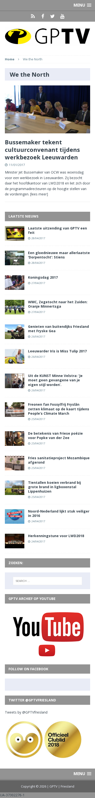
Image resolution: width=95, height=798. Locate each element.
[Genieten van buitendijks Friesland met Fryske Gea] (14, 336)
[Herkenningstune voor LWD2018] (14, 545)
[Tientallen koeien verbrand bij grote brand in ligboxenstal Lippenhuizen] (14, 492)
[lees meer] (39, 194)
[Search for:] (47, 581)
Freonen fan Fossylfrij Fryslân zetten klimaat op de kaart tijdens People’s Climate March (58, 408)
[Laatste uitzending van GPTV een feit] (14, 237)
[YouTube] (62, 16)
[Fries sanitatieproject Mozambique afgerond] (14, 467)
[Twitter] (52, 16)
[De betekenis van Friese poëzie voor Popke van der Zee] (14, 442)
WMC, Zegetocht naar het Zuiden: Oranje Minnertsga (57, 304)
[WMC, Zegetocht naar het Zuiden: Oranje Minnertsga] (14, 311)
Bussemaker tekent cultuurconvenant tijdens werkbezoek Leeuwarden (42, 149)
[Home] (32, 16)
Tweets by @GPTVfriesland (26, 712)
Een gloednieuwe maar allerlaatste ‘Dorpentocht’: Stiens (59, 254)
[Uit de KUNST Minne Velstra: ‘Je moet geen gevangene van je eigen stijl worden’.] (14, 385)
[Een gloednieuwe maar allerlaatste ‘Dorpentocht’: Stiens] (14, 262)
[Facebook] (42, 16)
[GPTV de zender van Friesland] (47, 36)
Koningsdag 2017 (43, 277)
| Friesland (66, 786)
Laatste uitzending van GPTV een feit (57, 230)
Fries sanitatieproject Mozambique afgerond (59, 460)
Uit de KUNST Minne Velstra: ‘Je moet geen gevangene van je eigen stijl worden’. (55, 380)
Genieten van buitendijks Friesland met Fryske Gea (58, 328)
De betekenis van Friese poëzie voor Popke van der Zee (55, 435)
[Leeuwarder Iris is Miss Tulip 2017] (14, 360)
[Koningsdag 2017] (14, 287)
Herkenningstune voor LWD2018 (56, 535)
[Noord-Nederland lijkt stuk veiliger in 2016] (14, 521)
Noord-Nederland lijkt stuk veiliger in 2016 (58, 513)
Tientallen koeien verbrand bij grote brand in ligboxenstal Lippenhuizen (54, 487)
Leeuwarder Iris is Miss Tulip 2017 (57, 351)
